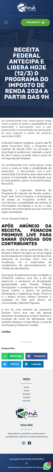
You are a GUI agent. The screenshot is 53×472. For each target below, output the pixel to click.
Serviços (26, 394)
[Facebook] (29, 443)
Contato (26, 397)
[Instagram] (23, 443)
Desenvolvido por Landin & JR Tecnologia (26, 467)
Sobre (26, 390)
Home (26, 387)
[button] (6, 22)
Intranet (26, 401)
